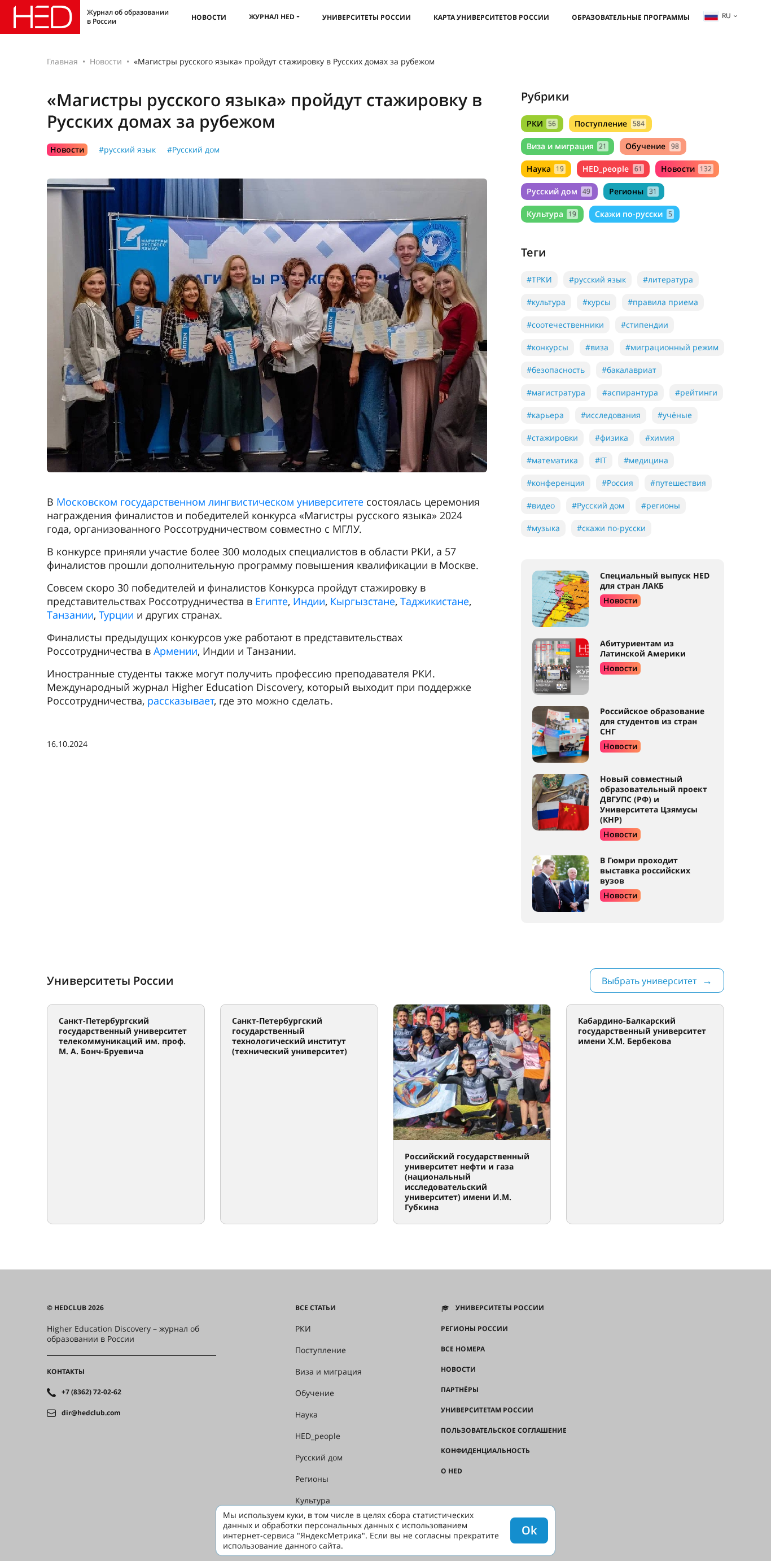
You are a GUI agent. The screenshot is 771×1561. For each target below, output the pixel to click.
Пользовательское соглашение (504, 1430)
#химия (659, 437)
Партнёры (460, 1389)
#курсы (596, 302)
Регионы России (474, 1328)
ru (726, 15)
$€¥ (447, 1491)
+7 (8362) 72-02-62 (91, 1392)
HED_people (612, 168)
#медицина (646, 460)
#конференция (556, 482)
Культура (551, 213)
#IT (601, 460)
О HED (451, 1471)
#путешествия (678, 482)
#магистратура (556, 392)
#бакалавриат (629, 369)
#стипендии (644, 324)
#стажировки (552, 437)
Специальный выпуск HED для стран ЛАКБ (654, 580)
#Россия (617, 482)
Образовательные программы (631, 17)
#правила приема (663, 302)
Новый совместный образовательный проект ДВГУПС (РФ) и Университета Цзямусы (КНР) (653, 799)
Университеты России (366, 17)
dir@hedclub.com (91, 1412)
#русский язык (127, 149)
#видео (541, 505)
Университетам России (487, 1410)
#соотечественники (565, 324)
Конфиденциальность (485, 1450)
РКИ (541, 123)
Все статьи (315, 1307)
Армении (176, 651)
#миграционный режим (672, 347)
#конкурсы (547, 347)
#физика (611, 437)
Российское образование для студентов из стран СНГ (652, 721)
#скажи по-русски (611, 528)
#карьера (545, 415)
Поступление (609, 123)
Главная (62, 61)
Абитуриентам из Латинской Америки (643, 648)
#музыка (543, 528)
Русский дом (558, 191)
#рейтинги (696, 392)
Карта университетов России (491, 17)
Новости (208, 17)
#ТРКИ (539, 279)
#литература (668, 279)
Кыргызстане (362, 601)
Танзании (70, 614)
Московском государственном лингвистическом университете (209, 501)
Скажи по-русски (633, 213)
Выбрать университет (649, 981)
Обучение (651, 146)
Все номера (463, 1349)
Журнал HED (272, 16)
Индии (309, 601)
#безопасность (556, 369)
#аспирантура (630, 392)
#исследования (611, 415)
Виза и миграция (567, 146)
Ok (529, 1530)
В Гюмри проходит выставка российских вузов (645, 870)
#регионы (660, 505)
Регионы (632, 191)
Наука (545, 168)
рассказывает (180, 700)
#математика (552, 460)
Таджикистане (434, 601)
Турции (116, 614)
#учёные (675, 415)
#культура (546, 302)
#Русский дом (193, 149)
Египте (271, 601)
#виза (596, 347)
